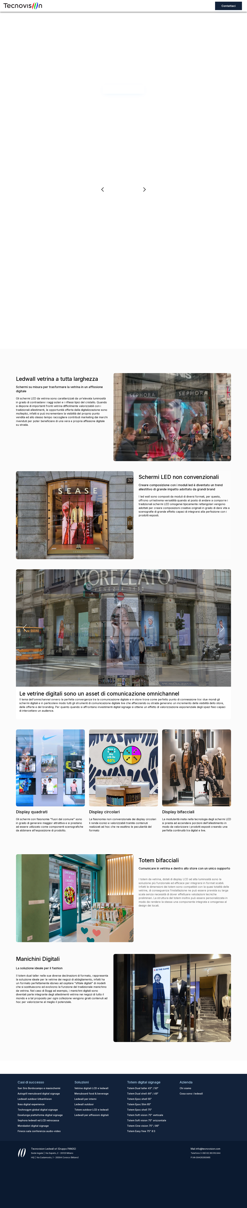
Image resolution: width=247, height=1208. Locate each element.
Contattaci (228, 6)
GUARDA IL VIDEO (123, 89)
